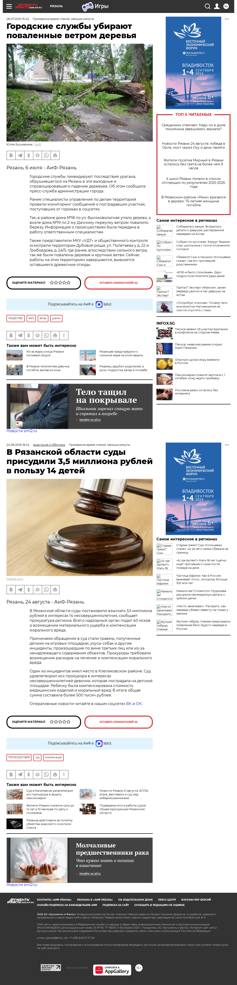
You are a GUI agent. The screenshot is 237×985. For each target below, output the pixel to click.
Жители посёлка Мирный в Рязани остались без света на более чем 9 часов (194, 164)
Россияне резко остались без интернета (196, 392)
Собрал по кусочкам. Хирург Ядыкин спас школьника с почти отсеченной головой (203, 245)
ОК (139, 704)
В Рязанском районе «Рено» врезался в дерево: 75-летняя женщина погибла (193, 201)
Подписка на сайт (116, 905)
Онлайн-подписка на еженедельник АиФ (67, 905)
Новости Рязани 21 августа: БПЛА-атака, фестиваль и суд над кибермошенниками (124, 794)
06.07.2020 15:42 (17, 19)
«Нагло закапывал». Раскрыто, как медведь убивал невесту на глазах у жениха (202, 609)
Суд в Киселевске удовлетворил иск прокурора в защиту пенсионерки (49, 794)
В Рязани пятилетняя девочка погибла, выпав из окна (47, 368)
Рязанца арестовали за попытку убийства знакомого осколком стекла (49, 824)
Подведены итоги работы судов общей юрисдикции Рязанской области (123, 809)
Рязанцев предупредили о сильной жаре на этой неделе (121, 353)
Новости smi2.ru (21, 431)
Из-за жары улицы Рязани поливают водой (45, 353)
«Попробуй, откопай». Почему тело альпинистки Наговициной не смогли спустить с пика (202, 306)
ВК (128, 704)
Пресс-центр (167, 899)
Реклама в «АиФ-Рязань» (95, 899)
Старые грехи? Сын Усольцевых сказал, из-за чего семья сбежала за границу (202, 548)
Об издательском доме (135, 899)
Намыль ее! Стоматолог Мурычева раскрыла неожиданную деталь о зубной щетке (201, 594)
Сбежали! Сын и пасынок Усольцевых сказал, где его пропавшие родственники (203, 260)
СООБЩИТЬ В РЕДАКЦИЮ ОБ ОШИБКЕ (159, 905)
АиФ (38, 144)
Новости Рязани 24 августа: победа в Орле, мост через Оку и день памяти (193, 146)
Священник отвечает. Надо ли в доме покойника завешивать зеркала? (194, 127)
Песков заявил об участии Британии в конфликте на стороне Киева (201, 331)
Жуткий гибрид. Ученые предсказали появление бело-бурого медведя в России (203, 625)
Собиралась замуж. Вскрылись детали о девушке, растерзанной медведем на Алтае (200, 230)
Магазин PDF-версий (196, 899)
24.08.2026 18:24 (17, 444)
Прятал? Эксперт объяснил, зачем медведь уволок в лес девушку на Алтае (201, 291)
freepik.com (14, 579)
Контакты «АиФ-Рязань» (54, 899)
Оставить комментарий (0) (119, 282)
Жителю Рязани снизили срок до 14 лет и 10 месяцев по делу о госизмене (50, 809)
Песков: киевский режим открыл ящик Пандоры (198, 346)
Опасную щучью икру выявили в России (197, 361)
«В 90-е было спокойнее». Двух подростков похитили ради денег (200, 274)
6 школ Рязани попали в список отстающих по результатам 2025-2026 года (193, 183)
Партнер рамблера (77, 967)
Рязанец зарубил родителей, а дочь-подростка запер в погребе (123, 368)
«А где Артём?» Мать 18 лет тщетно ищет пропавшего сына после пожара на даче (201, 564)
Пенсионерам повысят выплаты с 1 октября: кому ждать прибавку (200, 376)
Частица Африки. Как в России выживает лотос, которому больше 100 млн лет (201, 579)
